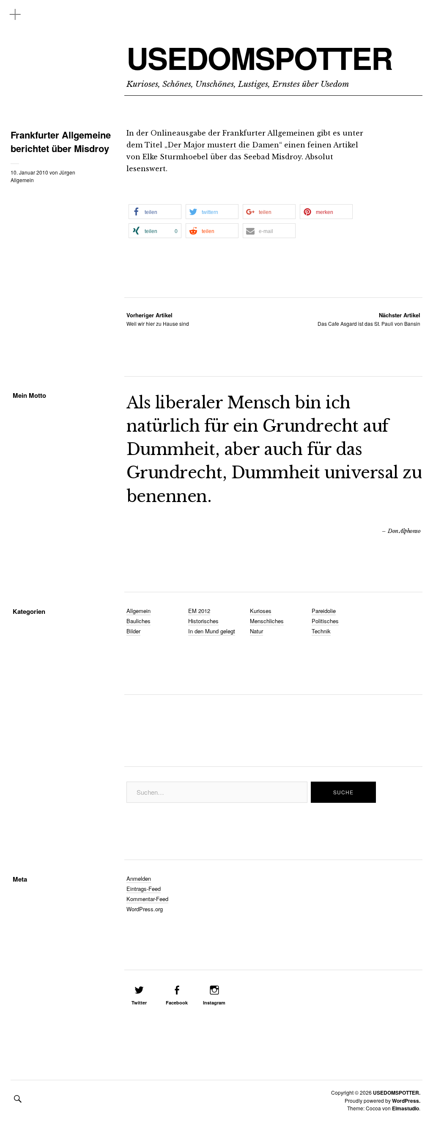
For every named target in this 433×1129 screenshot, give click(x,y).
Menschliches (267, 621)
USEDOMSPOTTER (259, 57)
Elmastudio (405, 1108)
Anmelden (138, 878)
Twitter (139, 1002)
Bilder (133, 631)
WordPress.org (144, 909)
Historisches (203, 621)
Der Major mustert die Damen (223, 145)
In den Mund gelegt (211, 631)
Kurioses (260, 611)
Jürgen (67, 172)
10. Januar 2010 (29, 172)
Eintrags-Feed (143, 889)
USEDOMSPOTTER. (396, 1092)
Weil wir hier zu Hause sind (157, 319)
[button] (155, 211)
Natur (256, 631)
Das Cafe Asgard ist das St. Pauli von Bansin (369, 319)
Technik (321, 631)
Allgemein (22, 179)
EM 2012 (199, 611)
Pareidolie (324, 611)
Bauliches (138, 621)
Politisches (325, 621)
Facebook (177, 1002)
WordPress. (406, 1100)
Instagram (214, 1002)
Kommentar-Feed (147, 899)
